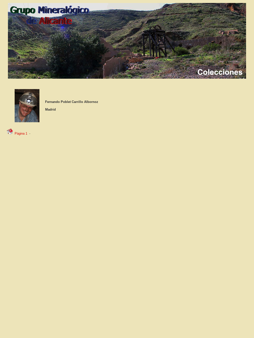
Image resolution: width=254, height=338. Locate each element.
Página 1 (21, 133)
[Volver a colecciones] (10, 133)
